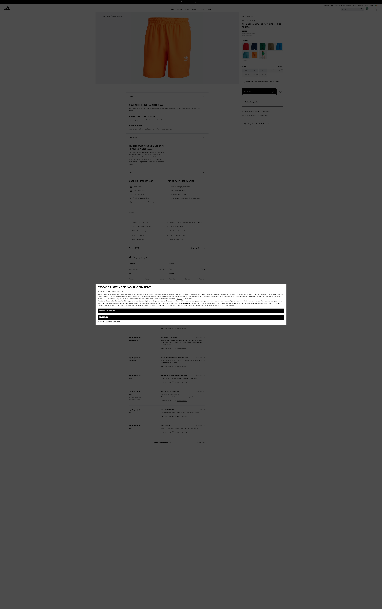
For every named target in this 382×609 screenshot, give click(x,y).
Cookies (179, 299)
